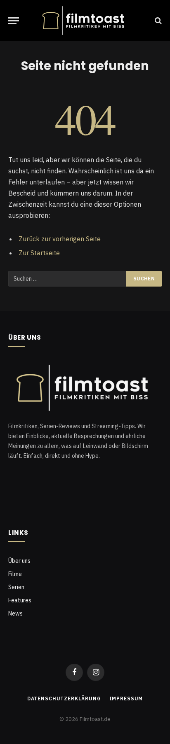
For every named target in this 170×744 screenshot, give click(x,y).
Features (19, 600)
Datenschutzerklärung (64, 698)
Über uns (19, 560)
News (15, 613)
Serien (16, 587)
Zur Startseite (39, 253)
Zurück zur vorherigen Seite (60, 239)
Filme (15, 574)
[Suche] (157, 21)
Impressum (126, 698)
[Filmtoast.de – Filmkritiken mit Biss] (85, 20)
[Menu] (13, 21)
